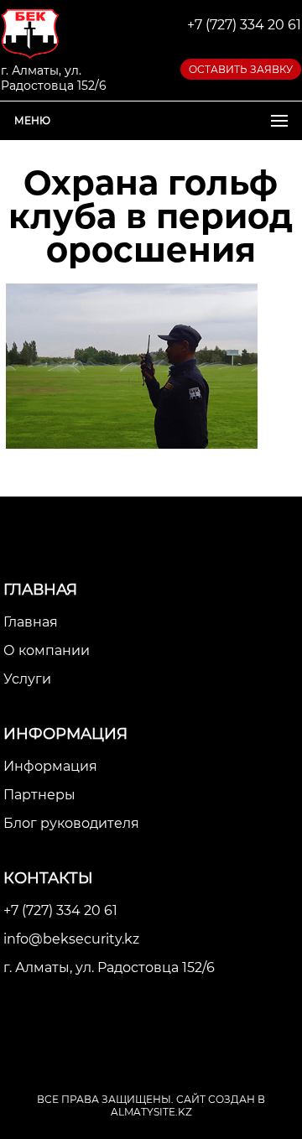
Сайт (191, 1099)
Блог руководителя (71, 823)
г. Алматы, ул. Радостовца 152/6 (109, 967)
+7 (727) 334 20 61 (244, 25)
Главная (30, 622)
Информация (50, 766)
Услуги (27, 679)
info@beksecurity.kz (71, 939)
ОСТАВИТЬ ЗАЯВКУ (241, 69)
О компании (46, 650)
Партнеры (39, 795)
